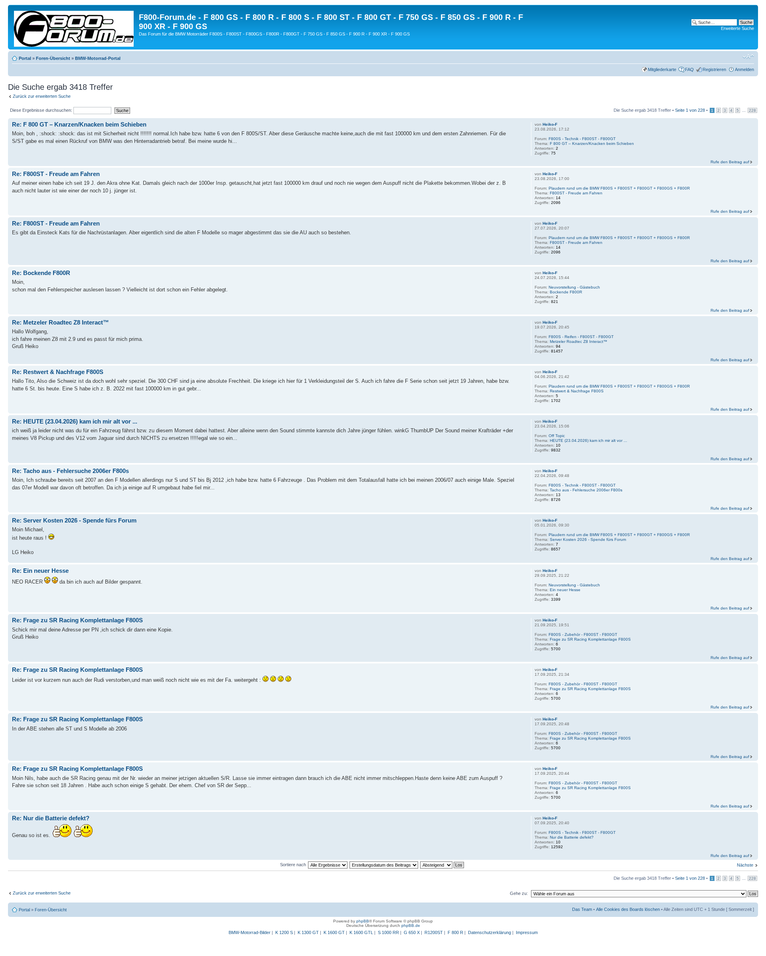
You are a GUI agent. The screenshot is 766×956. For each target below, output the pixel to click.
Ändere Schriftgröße (748, 56)
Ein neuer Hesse (565, 590)
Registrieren (714, 69)
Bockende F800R (566, 292)
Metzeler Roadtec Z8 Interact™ (578, 341)
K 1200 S (284, 932)
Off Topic (557, 435)
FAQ (689, 69)
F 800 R (455, 932)
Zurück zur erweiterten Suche (42, 96)
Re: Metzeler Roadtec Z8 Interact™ (60, 322)
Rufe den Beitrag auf (730, 162)
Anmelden (744, 69)
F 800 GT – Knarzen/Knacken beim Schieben (592, 143)
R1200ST (433, 932)
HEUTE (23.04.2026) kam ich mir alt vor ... (588, 440)
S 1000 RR (388, 932)
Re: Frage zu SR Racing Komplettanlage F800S (77, 620)
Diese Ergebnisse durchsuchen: (41, 110)
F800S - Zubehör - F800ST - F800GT (583, 634)
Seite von (690, 110)
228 (752, 110)
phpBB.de (410, 925)
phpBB (362, 921)
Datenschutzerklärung (489, 932)
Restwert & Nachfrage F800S (577, 391)
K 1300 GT (308, 932)
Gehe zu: (519, 893)
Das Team (582, 909)
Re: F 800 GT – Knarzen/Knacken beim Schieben (79, 124)
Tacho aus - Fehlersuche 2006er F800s (586, 490)
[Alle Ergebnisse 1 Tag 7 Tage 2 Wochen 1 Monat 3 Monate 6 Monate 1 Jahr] (327, 864)
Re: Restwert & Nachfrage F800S (57, 371)
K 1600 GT (334, 932)
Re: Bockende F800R (41, 272)
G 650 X (412, 932)
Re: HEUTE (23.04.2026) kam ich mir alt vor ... (74, 421)
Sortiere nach (293, 864)
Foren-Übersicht (53, 58)
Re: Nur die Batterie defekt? (50, 818)
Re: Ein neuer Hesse (40, 570)
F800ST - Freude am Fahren (576, 193)
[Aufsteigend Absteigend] (442, 864)
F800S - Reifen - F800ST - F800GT (581, 337)
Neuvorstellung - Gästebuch (574, 287)
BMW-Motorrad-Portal (97, 58)
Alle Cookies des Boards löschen (628, 909)
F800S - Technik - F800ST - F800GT (582, 139)
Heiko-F (550, 124)
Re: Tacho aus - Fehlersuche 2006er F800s (70, 470)
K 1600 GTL (361, 932)
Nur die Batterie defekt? (572, 837)
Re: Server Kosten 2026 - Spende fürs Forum (74, 520)
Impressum (527, 932)
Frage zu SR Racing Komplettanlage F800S (590, 639)
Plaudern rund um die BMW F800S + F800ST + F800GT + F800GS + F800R (619, 188)
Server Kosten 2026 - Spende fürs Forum (588, 539)
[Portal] (74, 27)
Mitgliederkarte (662, 69)
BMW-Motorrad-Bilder (249, 932)
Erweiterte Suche (737, 28)
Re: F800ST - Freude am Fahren (56, 173)
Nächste (745, 865)
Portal (25, 58)
